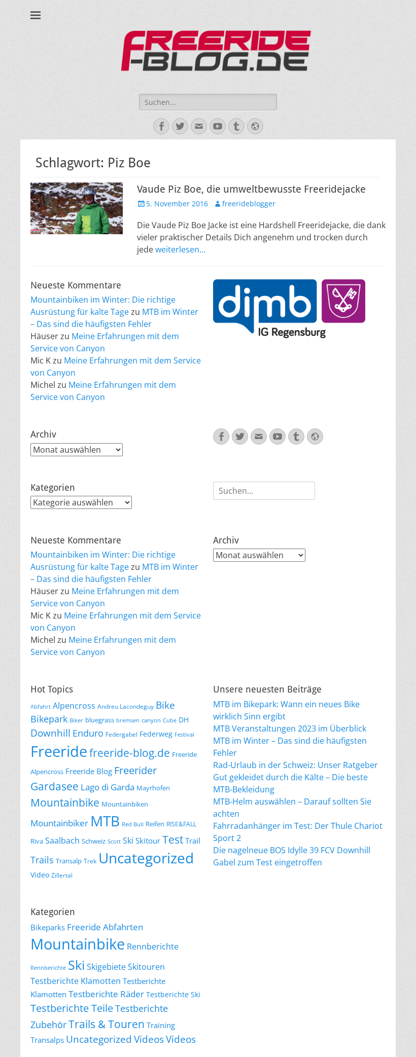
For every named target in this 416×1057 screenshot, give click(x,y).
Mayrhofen (153, 787)
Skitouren (146, 966)
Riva (36, 841)
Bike (165, 705)
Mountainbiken (124, 804)
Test (172, 839)
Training (161, 1025)
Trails (42, 860)
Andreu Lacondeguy (125, 706)
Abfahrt (40, 706)
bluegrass (99, 719)
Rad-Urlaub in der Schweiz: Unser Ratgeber (295, 765)
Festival (184, 734)
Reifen (155, 823)
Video (39, 875)
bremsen (128, 720)
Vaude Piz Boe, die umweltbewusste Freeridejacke (251, 189)
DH (184, 719)
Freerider (135, 770)
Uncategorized (146, 857)
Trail (192, 840)
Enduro (88, 733)
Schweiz (94, 841)
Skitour (147, 840)
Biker (76, 720)
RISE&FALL (181, 824)
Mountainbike (64, 802)
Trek (90, 861)
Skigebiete (106, 966)
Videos (149, 1039)
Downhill (50, 733)
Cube (170, 720)
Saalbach (62, 840)
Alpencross (74, 705)
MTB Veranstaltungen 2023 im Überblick (289, 728)
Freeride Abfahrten (105, 927)
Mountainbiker (59, 823)
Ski (128, 840)
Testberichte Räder (106, 994)
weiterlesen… (180, 249)
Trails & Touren (106, 1023)
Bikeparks (47, 927)
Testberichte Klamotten (75, 981)
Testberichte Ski (173, 994)
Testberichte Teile (71, 1008)
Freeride (58, 751)
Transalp (69, 860)
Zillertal (62, 875)
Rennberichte (153, 946)
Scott (114, 841)
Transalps (47, 1040)
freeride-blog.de (129, 753)
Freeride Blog (88, 771)
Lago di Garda (107, 787)
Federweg (156, 734)
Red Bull (133, 824)
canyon (151, 720)
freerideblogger (248, 203)
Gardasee (54, 786)
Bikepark (48, 719)
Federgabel (121, 734)
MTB (105, 821)
